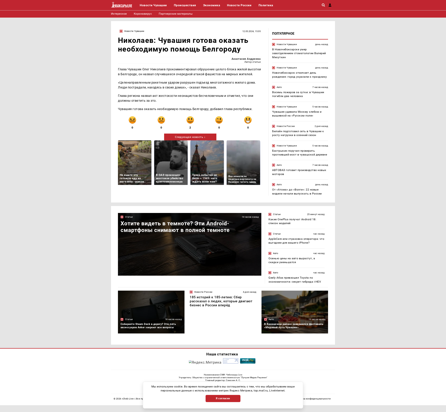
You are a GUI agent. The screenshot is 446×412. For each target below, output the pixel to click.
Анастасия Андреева (246, 58)
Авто (279, 87)
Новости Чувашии (134, 31)
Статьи (129, 217)
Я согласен (223, 398)
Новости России (286, 126)
